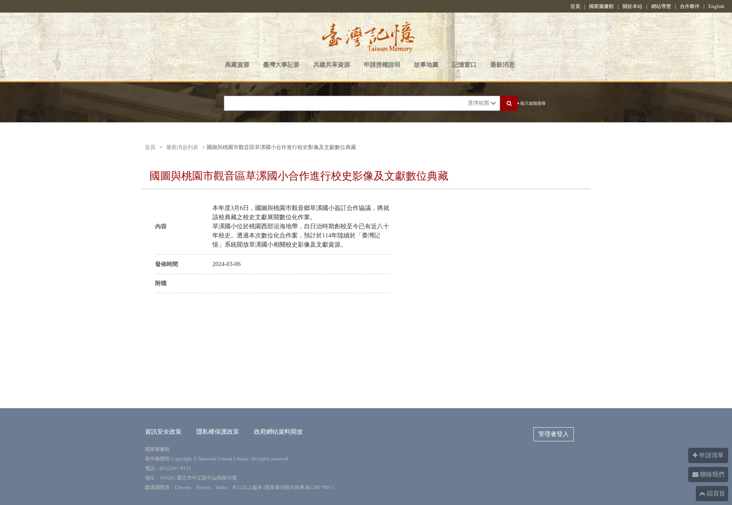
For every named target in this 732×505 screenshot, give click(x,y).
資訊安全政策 (163, 431)
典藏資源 (237, 64)
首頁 (575, 6)
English (716, 6)
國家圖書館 (601, 6)
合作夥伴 (690, 6)
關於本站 (632, 6)
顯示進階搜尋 (532, 103)
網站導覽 (661, 6)
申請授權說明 (382, 64)
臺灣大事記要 (281, 64)
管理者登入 (553, 434)
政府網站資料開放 (278, 431)
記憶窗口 (464, 64)
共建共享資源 (331, 64)
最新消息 (502, 64)
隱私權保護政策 (217, 431)
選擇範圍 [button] (479, 103)
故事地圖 (426, 64)
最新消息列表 (182, 147)
